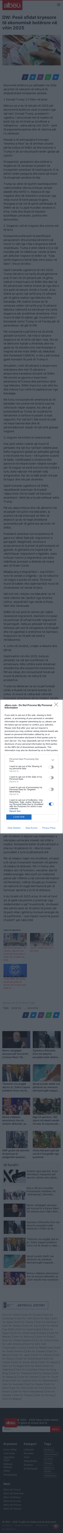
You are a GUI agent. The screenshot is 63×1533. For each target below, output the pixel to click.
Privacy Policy (49, 828)
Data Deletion (14, 828)
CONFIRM (19, 817)
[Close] (57, 705)
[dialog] (31, 767)
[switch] (51, 767)
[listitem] (31, 760)
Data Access (31, 828)
